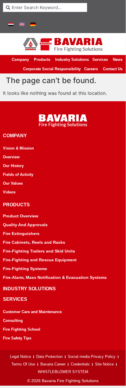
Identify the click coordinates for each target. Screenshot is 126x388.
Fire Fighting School (21, 329)
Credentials (80, 364)
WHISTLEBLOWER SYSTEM (63, 372)
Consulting (13, 320)
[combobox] (45, 7)
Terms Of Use (23, 364)
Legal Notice (20, 356)
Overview (11, 157)
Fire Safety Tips (17, 338)
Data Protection (49, 356)
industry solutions (29, 288)
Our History (13, 166)
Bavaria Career (52, 364)
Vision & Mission (18, 148)
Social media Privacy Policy (91, 356)
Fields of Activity (18, 174)
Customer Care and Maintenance (32, 312)
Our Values (13, 183)
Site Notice (104, 364)
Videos (9, 192)
